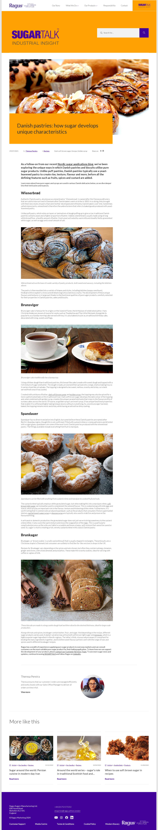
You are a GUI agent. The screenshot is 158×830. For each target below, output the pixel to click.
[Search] (144, 33)
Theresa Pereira (31, 151)
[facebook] (66, 817)
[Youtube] (56, 817)
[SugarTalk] (144, 5)
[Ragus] (15, 6)
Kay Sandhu (22, 765)
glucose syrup (57, 513)
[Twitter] (61, 817)
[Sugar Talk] (35, 40)
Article (14, 765)
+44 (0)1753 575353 (62, 807)
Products (127, 765)
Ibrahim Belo (118, 765)
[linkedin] (72, 817)
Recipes (46, 151)
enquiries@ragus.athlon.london (67, 811)
